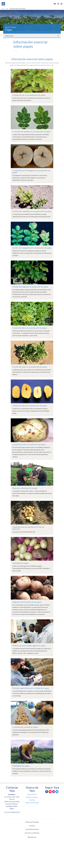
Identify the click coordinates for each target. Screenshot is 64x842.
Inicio (3, 8)
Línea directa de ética (32, 829)
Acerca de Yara (32, 794)
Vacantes (32, 800)
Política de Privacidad (32, 803)
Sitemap (32, 826)
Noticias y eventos (32, 797)
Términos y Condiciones (32, 833)
